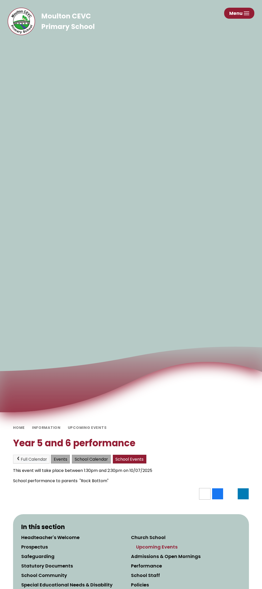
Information (46, 427)
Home (19, 427)
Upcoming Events (87, 427)
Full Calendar (34, 459)
